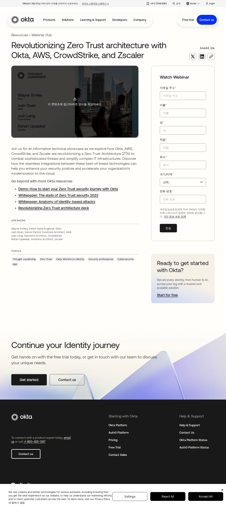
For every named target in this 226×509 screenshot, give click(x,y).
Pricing (113, 440)
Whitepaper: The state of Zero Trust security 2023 (58, 195)
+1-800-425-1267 (34, 441)
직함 (163, 139)
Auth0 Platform (119, 432)
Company (139, 19)
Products (49, 19)
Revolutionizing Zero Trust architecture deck (53, 208)
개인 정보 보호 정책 (175, 216)
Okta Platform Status (193, 440)
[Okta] (22, 19)
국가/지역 (167, 174)
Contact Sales (118, 454)
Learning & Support (93, 19)
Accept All (205, 496)
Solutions (68, 19)
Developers (119, 19)
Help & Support (189, 425)
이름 (163, 105)
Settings (129, 496)
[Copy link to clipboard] (211, 56)
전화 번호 (166, 191)
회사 (163, 157)
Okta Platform (118, 425)
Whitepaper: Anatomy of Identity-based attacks (56, 202)
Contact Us (186, 432)
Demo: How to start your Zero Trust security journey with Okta (68, 189)
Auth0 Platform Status (194, 447)
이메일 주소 (168, 87)
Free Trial (115, 447)
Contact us (207, 19)
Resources (19, 35)
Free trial (188, 19)
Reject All (168, 496)
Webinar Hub (41, 35)
